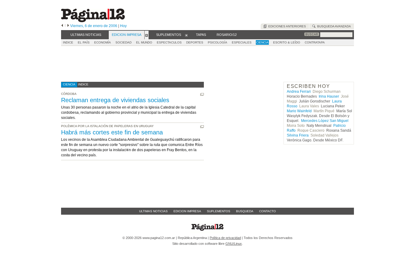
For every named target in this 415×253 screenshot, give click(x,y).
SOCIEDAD (123, 42)
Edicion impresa (187, 211)
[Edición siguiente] (68, 26)
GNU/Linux (233, 243)
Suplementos (218, 211)
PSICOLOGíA (217, 42)
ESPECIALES (242, 42)
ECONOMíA (102, 42)
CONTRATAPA (315, 42)
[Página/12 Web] (93, 21)
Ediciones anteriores (286, 26)
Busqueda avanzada (333, 26)
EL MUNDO (144, 42)
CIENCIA (262, 42)
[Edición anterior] (62, 26)
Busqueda (244, 211)
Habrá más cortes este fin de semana (112, 132)
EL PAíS (84, 42)
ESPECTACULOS (169, 42)
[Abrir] (147, 35)
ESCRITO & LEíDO (286, 42)
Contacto (267, 211)
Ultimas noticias (153, 211)
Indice (68, 42)
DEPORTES (194, 42)
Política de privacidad (225, 238)
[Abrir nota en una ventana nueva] (202, 94)
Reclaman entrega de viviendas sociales (115, 100)
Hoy (123, 26)
